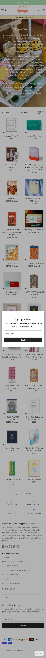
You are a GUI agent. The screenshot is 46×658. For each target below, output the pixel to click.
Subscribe (23, 340)
